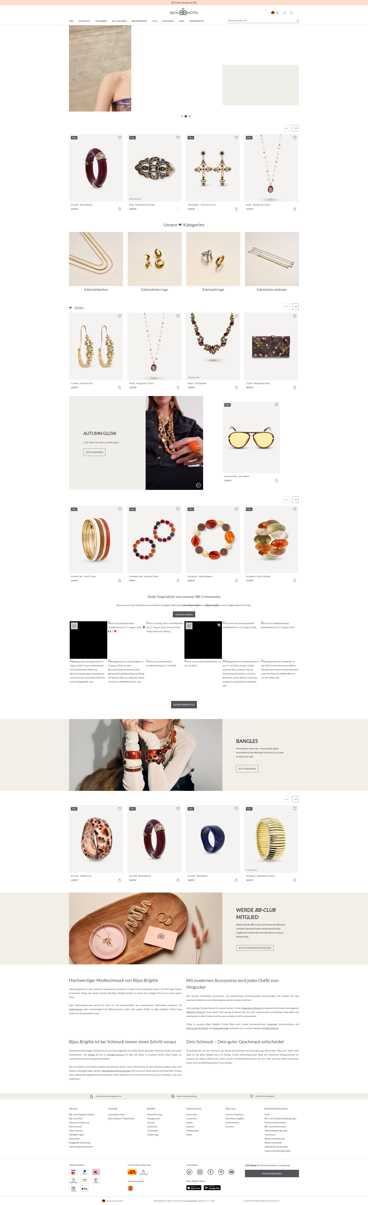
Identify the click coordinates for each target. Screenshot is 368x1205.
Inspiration (196, 21)
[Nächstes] (295, 128)
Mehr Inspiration (184, 704)
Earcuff (150, 1122)
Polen (189, 1134)
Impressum (270, 1134)
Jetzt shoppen (87, 100)
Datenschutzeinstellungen (278, 1151)
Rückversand (75, 1126)
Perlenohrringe (154, 1114)
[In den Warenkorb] (119, 208)
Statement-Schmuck (252, 1008)
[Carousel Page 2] (185, 116)
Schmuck (84, 21)
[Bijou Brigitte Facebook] (210, 1172)
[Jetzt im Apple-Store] (193, 1187)
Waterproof (139, 21)
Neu (71, 21)
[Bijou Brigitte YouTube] (231, 1172)
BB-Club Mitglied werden (81, 1114)
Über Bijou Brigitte (234, 1118)
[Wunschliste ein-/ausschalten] (119, 137)
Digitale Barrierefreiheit (276, 1146)
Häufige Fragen (76, 1134)
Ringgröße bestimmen (80, 1142)
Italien (189, 1122)
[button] (284, 12)
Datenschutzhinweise (275, 1122)
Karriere (229, 1126)
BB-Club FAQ (76, 1118)
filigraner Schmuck (195, 1012)
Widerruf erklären (273, 1142)
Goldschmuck (76, 1009)
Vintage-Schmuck (115, 1054)
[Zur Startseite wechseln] (184, 11)
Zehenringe (153, 1134)
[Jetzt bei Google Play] (212, 1187)
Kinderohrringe (220, 1028)
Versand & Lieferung (79, 1122)
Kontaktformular (116, 1114)
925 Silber (101, 21)
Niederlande (192, 1130)
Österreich (191, 1114)
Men (181, 21)
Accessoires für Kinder (197, 1028)
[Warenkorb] (298, 12)
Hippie (91, 1054)
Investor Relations (234, 1114)
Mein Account (76, 1130)
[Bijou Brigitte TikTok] (189, 1172)
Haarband (152, 1126)
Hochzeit (168, 21)
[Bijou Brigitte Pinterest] (221, 1172)
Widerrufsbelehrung (274, 1138)
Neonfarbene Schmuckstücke (116, 1070)
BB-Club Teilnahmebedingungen (280, 1118)
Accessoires (119, 21)
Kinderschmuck (270, 1028)
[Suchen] (297, 20)
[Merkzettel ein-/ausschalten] (119, 316)
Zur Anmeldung (272, 1173)
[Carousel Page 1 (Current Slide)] (182, 116)
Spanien (190, 1126)
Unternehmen (232, 1122)
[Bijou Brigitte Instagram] (200, 1172)
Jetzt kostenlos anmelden (254, 947)
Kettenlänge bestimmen (81, 1146)
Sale (154, 21)
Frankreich (191, 1118)
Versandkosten (191, 1201)
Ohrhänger (152, 1130)
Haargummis (153, 1118)
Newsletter (74, 1138)
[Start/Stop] (289, 101)
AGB (266, 1114)
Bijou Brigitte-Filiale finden (121, 1118)
